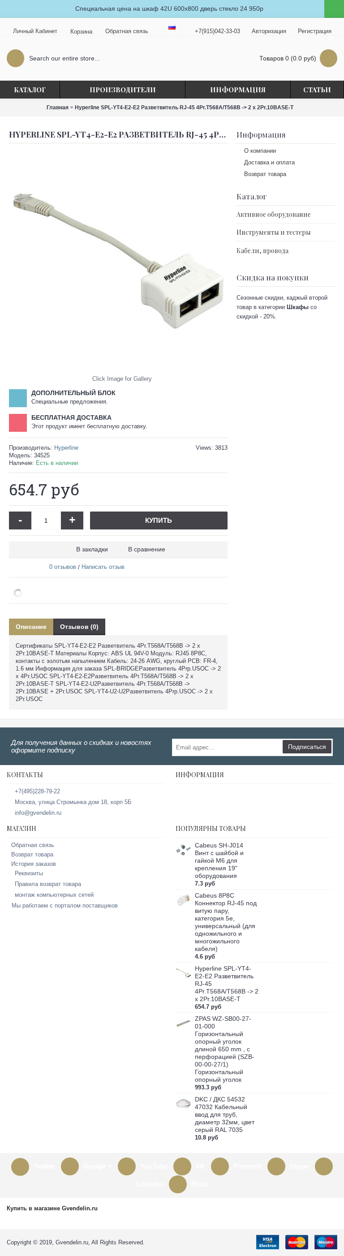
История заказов (33, 863)
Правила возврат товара (48, 884)
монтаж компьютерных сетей (54, 894)
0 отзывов (62, 566)
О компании (260, 150)
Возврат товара (265, 174)
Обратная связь (32, 845)
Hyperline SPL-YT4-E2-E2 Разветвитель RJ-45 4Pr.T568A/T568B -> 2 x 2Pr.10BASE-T (226, 983)
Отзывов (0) (79, 626)
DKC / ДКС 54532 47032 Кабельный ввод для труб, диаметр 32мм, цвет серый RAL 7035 (224, 1114)
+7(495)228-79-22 (37, 791)
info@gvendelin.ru (38, 812)
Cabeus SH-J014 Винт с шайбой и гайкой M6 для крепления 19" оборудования (219, 860)
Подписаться (307, 746)
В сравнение (146, 549)
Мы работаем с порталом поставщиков (65, 905)
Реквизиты (29, 873)
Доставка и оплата (269, 162)
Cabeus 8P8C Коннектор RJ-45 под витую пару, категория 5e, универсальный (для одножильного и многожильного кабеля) (226, 922)
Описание (31, 626)
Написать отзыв (103, 566)
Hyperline (66, 447)
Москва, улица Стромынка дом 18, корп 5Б (73, 802)
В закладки (92, 549)
